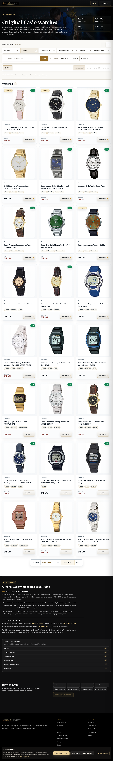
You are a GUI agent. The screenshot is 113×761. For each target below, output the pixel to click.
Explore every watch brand (63, 695)
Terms (90, 735)
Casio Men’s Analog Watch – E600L (91, 245)
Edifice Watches (55, 656)
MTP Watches (55, 660)
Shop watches (62, 722)
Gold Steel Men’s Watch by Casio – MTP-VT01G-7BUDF (17, 187)
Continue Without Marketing (82, 753)
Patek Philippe (62, 735)
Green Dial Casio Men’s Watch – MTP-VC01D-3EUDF (55, 246)
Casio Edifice (42, 626)
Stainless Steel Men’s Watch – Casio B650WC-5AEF (18, 540)
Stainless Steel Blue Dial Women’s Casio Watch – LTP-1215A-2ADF (93, 540)
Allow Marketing (61, 753)
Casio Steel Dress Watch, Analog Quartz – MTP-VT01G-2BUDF (90, 128)
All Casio (55, 648)
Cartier (59, 745)
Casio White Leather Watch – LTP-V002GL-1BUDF (91, 423)
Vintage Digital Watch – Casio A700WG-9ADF (15, 423)
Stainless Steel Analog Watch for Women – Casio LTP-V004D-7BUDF (17, 364)
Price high (97, 68)
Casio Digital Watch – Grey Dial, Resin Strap (92, 481)
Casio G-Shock (37, 623)
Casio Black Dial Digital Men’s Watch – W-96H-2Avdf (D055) (92, 364)
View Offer (28, 139)
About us (91, 722)
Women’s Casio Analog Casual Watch (92, 186)
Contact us (92, 725)
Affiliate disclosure (94, 729)
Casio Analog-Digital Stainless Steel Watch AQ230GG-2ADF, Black (55, 187)
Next (77, 562)
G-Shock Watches (55, 652)
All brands (60, 725)
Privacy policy (24, 757)
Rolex (59, 732)
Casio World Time (69, 623)
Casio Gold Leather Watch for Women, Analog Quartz (56, 305)
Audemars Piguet (63, 738)
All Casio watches (9, 14)
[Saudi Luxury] (10, 3)
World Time (55, 668)
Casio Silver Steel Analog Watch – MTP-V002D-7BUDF (56, 423)
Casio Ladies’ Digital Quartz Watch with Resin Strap (93, 305)
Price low (106, 68)
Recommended (79, 68)
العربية (94, 3)
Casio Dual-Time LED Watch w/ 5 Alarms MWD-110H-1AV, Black (56, 481)
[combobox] (23, 58)
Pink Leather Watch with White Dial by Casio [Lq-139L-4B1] (19, 128)
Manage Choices (102, 753)
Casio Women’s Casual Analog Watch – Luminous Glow (19, 246)
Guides (59, 729)
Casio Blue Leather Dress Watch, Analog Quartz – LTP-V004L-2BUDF (18, 481)
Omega (59, 742)
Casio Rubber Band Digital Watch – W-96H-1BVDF (56, 364)
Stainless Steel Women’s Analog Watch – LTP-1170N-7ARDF (56, 540)
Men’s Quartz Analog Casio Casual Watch (54, 128)
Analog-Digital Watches (55, 664)
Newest (89, 68)
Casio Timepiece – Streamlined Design (19, 304)
